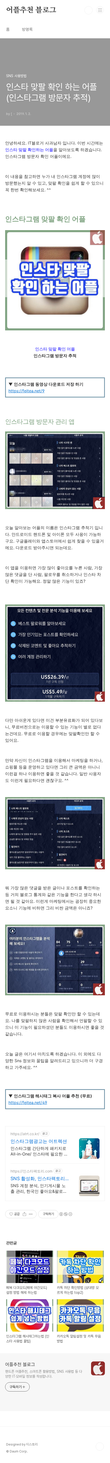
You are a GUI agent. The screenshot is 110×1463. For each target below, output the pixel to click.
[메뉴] (100, 10)
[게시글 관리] (31, 1214)
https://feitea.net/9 (26, 390)
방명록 (27, 29)
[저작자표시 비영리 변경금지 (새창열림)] (65, 1214)
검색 (88, 10)
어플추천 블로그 (31, 10)
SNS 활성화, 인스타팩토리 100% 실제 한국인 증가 (37, 1179)
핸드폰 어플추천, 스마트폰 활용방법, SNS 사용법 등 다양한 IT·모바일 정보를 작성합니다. (43, 1373)
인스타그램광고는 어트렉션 (38, 1141)
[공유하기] (24, 1214)
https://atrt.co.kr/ (24, 1134)
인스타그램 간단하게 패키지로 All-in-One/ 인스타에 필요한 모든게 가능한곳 (39, 1151)
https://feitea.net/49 (27, 1102)
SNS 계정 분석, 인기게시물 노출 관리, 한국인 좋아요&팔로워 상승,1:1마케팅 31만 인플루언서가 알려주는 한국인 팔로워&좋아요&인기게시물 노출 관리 (39, 1188)
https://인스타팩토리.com (31, 1171)
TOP (100, 1446)
